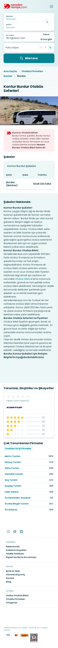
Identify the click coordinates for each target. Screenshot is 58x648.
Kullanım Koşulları (16, 550)
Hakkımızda (12, 546)
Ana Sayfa (10, 71)
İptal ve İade (13, 571)
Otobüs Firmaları (32, 71)
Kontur (8, 76)
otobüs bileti (22, 279)
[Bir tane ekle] (50, 47)
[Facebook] (15, 531)
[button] (51, 6)
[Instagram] (8, 531)
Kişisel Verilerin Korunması (21, 557)
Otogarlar (11, 602)
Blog (8, 581)
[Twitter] (21, 531)
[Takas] (47, 22)
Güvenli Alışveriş (15, 574)
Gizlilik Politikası (15, 553)
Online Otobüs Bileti (17, 595)
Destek (10, 578)
